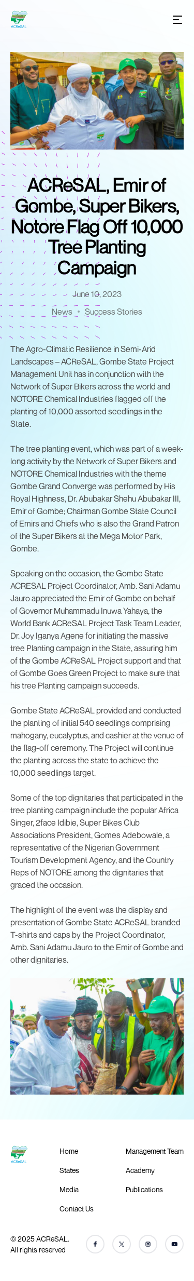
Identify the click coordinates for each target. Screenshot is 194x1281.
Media (69, 1189)
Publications (144, 1189)
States (69, 1170)
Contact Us (76, 1208)
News (62, 311)
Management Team (155, 1151)
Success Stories (113, 311)
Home (68, 1151)
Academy (140, 1170)
